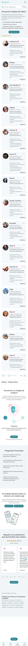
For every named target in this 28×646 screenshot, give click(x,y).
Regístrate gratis (14, 32)
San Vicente (12, 605)
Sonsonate (9, 603)
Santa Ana (4, 602)
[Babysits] (5, 2)
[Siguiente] (24, 375)
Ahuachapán (10, 607)
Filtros (24, 7)
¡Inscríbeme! (14, 582)
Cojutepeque (5, 605)
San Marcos (16, 603)
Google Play (19, 506)
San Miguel (18, 600)
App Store (10, 506)
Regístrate (14, 436)
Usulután (22, 603)
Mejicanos (10, 602)
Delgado (4, 603)
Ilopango (4, 607)
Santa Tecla (16, 602)
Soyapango (12, 600)
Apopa (21, 602)
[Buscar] (3, 7)
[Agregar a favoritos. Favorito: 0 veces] (23, 62)
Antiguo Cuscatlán (18, 607)
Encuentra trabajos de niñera (9, 593)
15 (21, 375)
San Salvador (5, 600)
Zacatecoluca (19, 605)
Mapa (14, 639)
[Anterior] (3, 375)
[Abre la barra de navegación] (25, 2)
